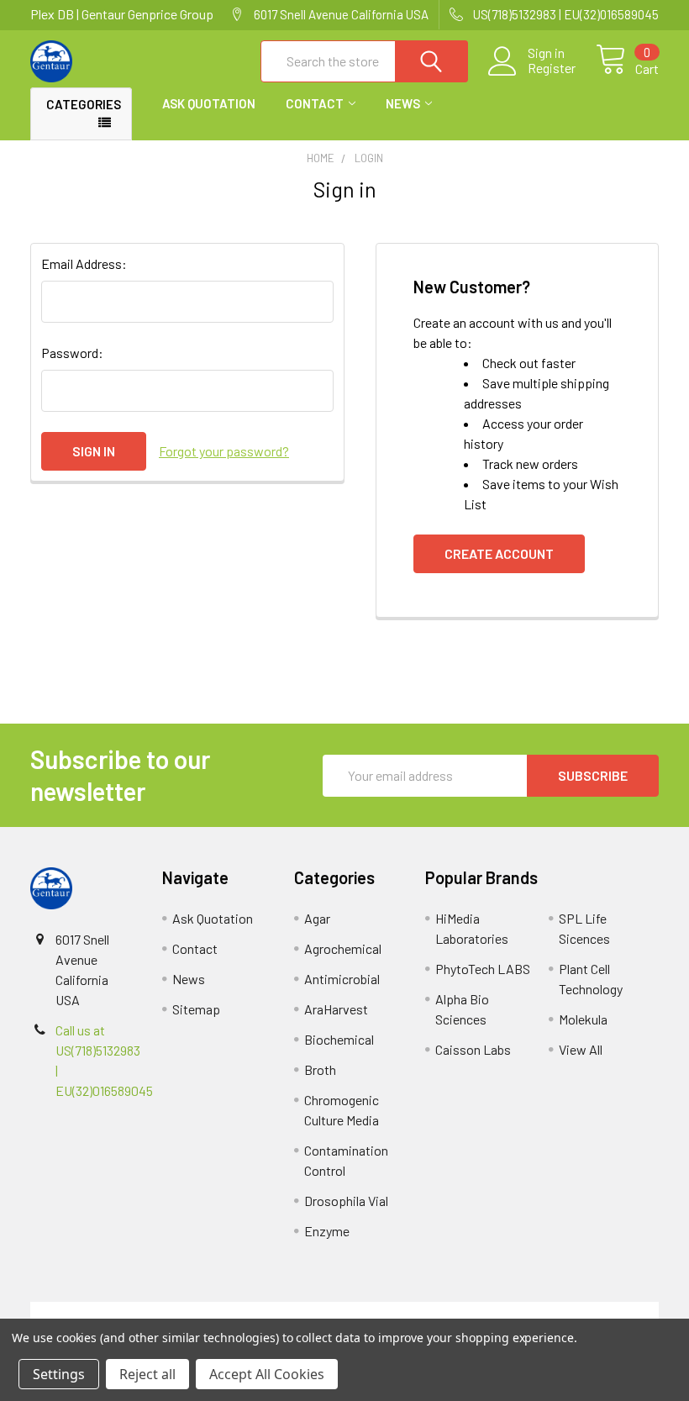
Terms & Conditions (109, 1311)
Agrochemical (342, 948)
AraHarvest (336, 1009)
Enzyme (327, 1231)
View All (580, 1049)
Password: (72, 353)
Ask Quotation (208, 103)
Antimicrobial (342, 979)
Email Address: (84, 263)
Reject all (147, 1374)
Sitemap (196, 1009)
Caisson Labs (473, 1049)
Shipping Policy (266, 1311)
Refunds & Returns (423, 1311)
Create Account (499, 553)
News (403, 103)
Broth (320, 1069)
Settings (59, 1374)
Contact (315, 103)
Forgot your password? (224, 451)
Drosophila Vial (346, 1201)
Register (552, 68)
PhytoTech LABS (482, 969)
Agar (317, 918)
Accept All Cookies (266, 1374)
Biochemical (339, 1039)
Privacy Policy (580, 1311)
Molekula (583, 1019)
